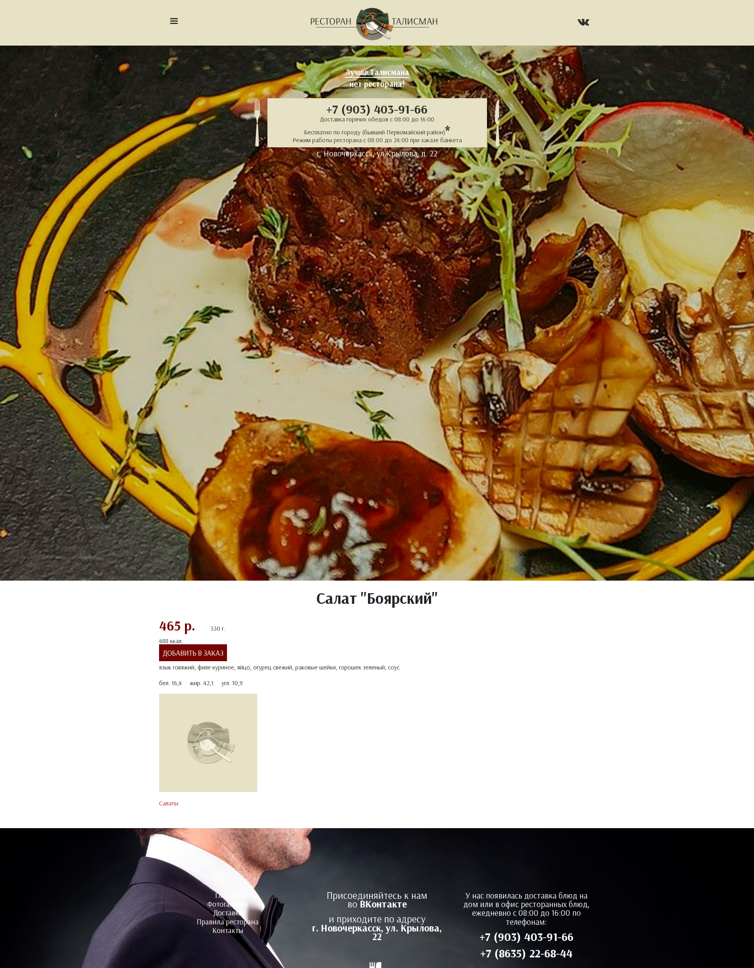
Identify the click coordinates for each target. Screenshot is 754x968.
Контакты (227, 930)
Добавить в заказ (193, 653)
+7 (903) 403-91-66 (377, 109)
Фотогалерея (227, 904)
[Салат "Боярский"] (208, 745)
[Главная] (373, 22)
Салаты (168, 803)
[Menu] (173, 22)
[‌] (583, 23)
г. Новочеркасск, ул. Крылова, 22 (377, 932)
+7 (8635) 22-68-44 (526, 953)
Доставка (228, 912)
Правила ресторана (228, 921)
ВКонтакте (383, 904)
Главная (228, 895)
